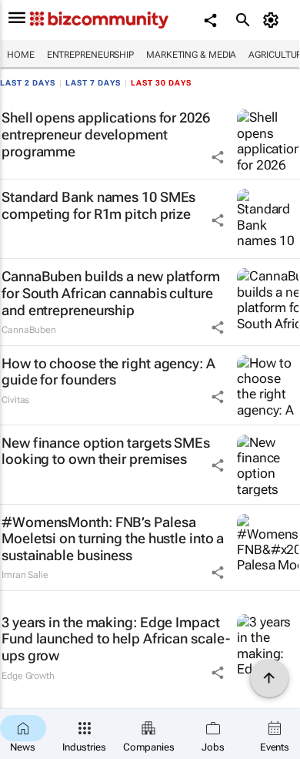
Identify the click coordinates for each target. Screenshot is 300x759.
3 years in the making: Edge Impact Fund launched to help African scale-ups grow (115, 638)
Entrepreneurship (90, 54)
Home (21, 54)
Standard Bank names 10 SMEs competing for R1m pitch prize (98, 205)
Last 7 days (93, 83)
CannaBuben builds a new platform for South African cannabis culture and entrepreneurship (111, 292)
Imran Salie (25, 574)
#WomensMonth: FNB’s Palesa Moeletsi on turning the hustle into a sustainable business (113, 538)
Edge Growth (28, 675)
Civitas (15, 400)
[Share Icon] (217, 157)
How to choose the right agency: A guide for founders (108, 371)
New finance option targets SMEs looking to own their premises (106, 451)
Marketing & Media (191, 54)
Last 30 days (161, 83)
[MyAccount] (273, 20)
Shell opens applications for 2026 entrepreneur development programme (106, 134)
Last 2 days (27, 83)
